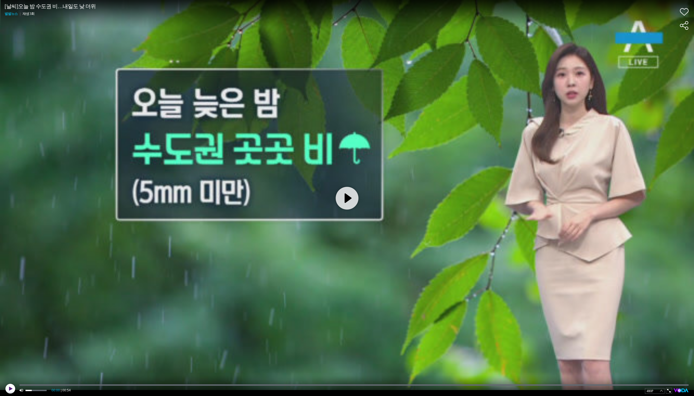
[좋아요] (684, 12)
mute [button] (22, 390)
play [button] (10, 389)
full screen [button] (669, 391)
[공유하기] (684, 25)
